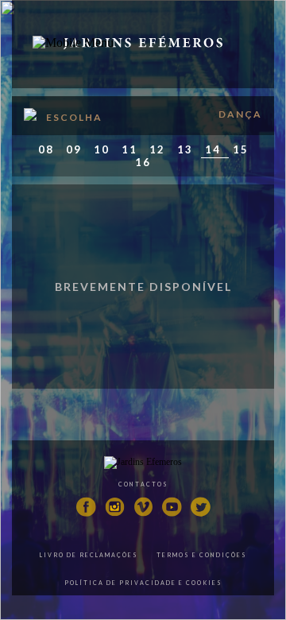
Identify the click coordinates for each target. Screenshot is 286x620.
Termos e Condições (202, 555)
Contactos (143, 484)
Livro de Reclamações (89, 555)
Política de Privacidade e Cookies (143, 582)
